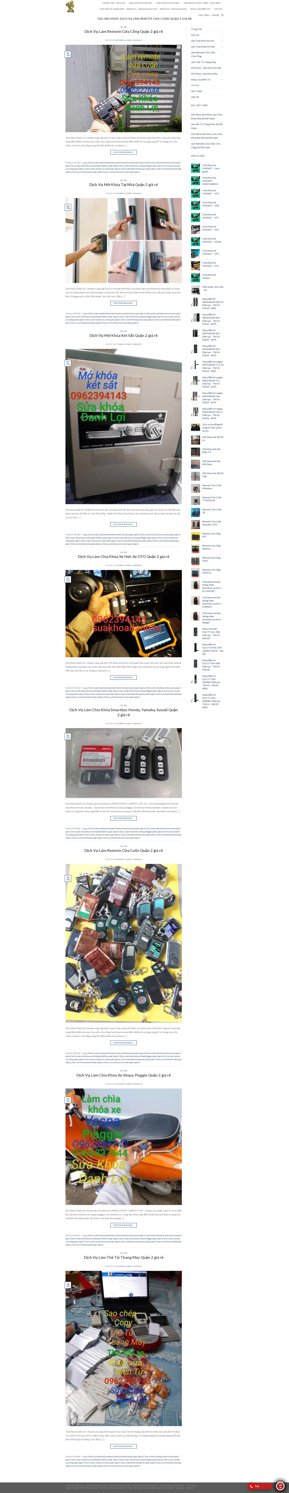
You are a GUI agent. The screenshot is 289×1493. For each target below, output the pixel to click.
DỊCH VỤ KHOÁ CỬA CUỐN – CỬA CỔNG (178, 1486)
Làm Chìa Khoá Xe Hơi (140, 3)
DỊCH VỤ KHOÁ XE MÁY (119, 1486)
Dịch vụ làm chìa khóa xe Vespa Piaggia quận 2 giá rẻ (141, 316)
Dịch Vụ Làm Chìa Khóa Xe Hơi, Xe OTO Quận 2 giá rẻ (123, 556)
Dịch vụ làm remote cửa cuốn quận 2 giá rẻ (102, 169)
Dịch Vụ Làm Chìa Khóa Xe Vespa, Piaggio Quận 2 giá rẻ (123, 1075)
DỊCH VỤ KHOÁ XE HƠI (96, 1486)
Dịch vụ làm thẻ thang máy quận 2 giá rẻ (137, 319)
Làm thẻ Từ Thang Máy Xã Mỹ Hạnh (207, 126)
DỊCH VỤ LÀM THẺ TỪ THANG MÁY (82, 1488)
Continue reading (124, 152)
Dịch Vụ (120, 3)
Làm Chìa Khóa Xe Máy (167, 3)
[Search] (222, 15)
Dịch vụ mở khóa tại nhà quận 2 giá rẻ (87, 172)
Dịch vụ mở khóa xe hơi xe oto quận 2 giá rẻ (122, 172)
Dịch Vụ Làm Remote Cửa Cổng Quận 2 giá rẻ (123, 31)
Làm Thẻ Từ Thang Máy (112, 9)
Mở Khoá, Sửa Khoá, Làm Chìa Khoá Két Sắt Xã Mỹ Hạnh (206, 135)
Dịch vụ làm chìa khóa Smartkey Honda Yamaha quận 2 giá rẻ (114, 534)
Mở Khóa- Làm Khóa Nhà (173, 9)
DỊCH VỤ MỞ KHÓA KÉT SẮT (144, 1486)
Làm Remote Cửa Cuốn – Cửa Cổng (202, 3)
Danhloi (138, 40)
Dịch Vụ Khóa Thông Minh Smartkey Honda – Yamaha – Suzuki (161, 1488)
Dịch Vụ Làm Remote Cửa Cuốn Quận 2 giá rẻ (123, 850)
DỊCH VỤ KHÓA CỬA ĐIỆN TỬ (113, 1488)
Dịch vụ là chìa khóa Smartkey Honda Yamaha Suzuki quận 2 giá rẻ (116, 1456)
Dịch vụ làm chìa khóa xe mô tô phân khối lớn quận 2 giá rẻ (95, 166)
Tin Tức (218, 9)
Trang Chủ (108, 3)
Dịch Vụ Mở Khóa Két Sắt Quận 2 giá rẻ (124, 335)
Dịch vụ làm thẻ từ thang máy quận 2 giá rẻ (138, 169)
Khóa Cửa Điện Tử (200, 9)
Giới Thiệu (203, 15)
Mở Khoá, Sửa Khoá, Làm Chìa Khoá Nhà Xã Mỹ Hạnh (206, 116)
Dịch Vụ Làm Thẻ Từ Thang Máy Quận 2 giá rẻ (123, 1257)
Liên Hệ (215, 15)
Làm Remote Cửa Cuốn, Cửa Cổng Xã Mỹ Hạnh (205, 145)
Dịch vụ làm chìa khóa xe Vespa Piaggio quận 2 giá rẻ (141, 166)
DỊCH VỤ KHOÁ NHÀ (74, 1486)
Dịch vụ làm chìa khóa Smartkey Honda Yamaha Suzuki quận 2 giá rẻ (117, 162)
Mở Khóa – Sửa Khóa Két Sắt (142, 9)
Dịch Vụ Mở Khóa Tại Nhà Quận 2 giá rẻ (123, 184)
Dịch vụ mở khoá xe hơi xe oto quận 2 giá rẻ (122, 1062)
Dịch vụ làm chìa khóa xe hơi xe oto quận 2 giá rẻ (160, 534)
